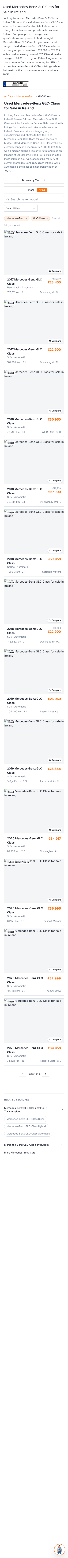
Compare (56, 271)
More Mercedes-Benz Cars (19, 1152)
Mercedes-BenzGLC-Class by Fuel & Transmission (25, 1109)
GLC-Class (39, 218)
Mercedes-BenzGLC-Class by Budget (26, 1144)
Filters (36, 189)
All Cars (8, 96)
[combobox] (21, 208)
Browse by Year (31, 180)
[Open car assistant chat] (59, 1549)
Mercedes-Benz (25, 96)
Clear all (56, 218)
